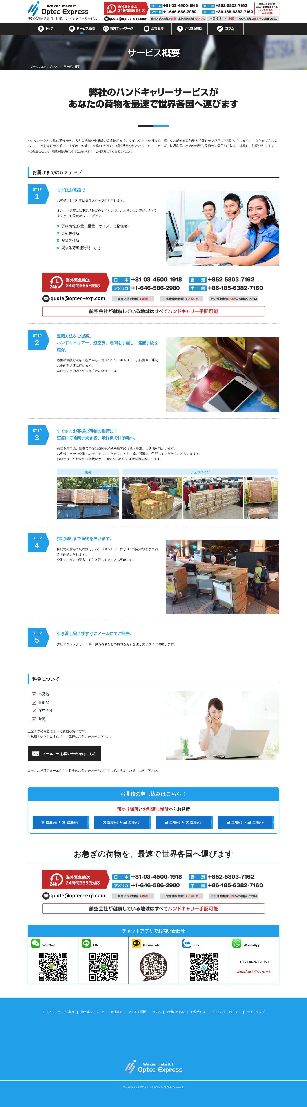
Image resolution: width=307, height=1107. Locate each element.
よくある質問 (190, 29)
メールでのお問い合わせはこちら (69, 754)
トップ (46, 29)
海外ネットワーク (118, 29)
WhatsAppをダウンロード (254, 971)
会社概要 (154, 29)
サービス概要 (82, 29)
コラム (226, 29)
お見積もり (198, 1012)
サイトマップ (256, 1012)
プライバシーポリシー (226, 1012)
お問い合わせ (176, 1012)
